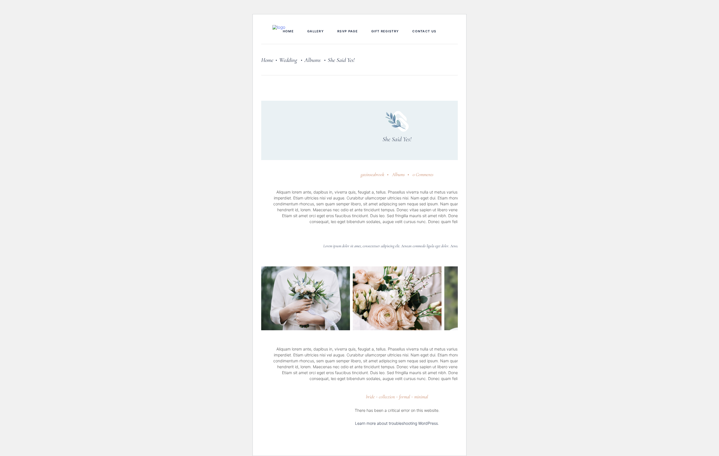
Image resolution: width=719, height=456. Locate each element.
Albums (312, 60)
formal (404, 397)
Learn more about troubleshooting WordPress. (397, 423)
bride (370, 397)
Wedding (288, 60)
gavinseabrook (372, 175)
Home (267, 60)
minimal (421, 397)
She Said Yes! (397, 139)
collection (387, 397)
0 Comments (423, 175)
